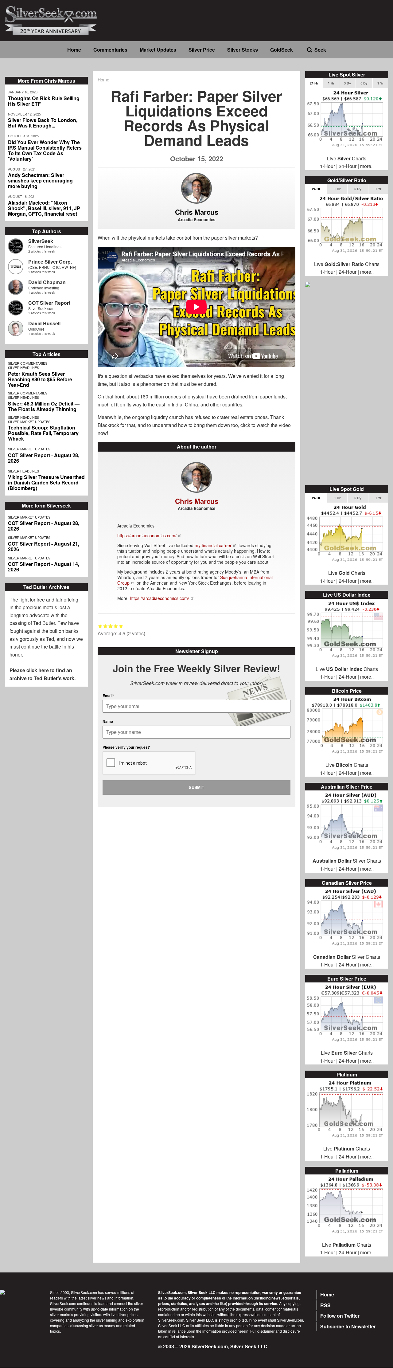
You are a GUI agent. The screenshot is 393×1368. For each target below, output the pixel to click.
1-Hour (327, 166)
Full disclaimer (262, 1331)
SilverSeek (40, 241)
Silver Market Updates (29, 421)
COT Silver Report (49, 302)
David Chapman (47, 282)
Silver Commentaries (27, 363)
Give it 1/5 (100, 626)
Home (74, 49)
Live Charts (346, 158)
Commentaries (110, 49)
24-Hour (347, 166)
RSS (325, 1305)
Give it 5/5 (121, 626)
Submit (196, 787)
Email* (108, 695)
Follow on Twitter (340, 1315)
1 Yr (380, 83)
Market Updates (158, 49)
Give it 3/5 (110, 626)
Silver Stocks (242, 49)
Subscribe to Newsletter (348, 1326)
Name (108, 721)
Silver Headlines (23, 367)
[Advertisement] (346, 387)
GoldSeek (281, 49)
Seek (320, 49)
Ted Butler (44, 622)
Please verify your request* (126, 747)
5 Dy (364, 83)
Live (325, 1052)
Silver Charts (347, 860)
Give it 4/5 (116, 626)
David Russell (44, 323)
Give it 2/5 (105, 626)
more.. (367, 166)
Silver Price (202, 49)
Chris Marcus (196, 212)
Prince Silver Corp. (50, 261)
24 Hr (314, 83)
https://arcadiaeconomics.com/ (147, 535)
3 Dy (347, 83)
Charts (352, 1052)
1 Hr (331, 83)
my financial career (213, 545)
